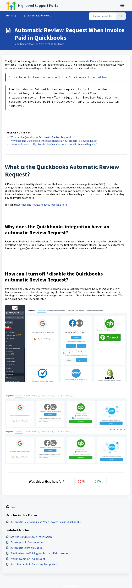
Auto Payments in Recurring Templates (33, 564)
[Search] (121, 16)
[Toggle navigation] (122, 5)
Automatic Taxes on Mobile (26, 547)
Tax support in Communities (27, 542)
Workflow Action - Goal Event (27, 558)
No (84, 481)
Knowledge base (72, 586)
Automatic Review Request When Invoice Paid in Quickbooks (45, 522)
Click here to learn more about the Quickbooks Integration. (58, 77)
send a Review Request (95, 61)
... (20, 15)
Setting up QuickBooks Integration (31, 536)
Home (9, 15)
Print (13, 507)
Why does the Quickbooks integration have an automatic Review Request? (54, 140)
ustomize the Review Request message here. (41, 204)
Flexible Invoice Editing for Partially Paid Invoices (39, 553)
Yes (100, 481)
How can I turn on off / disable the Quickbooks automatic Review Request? (54, 144)
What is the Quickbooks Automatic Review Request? (41, 137)
